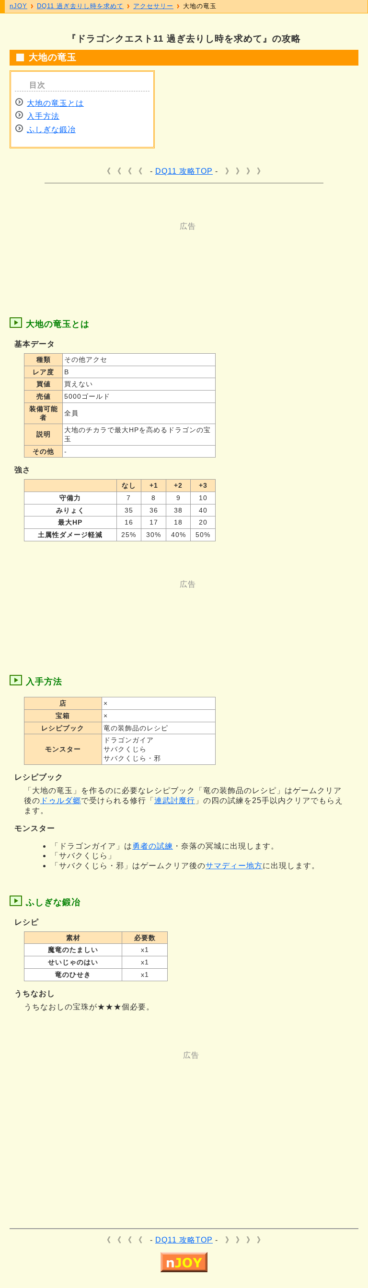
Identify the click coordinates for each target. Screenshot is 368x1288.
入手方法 (43, 116)
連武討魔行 (174, 800)
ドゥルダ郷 (60, 800)
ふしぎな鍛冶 (51, 129)
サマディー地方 (234, 866)
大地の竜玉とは (55, 103)
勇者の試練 (152, 846)
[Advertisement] (191, 253)
